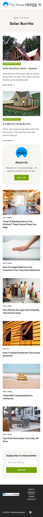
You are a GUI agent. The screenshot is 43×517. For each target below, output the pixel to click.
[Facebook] (30, 512)
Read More (9, 85)
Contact (31, 499)
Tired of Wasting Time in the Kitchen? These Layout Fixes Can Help (19, 224)
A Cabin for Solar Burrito (17, 124)
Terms (31, 496)
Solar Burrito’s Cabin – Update (20, 68)
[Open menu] (40, 4)
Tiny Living (7, 218)
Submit (21, 470)
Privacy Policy (31, 493)
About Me (21, 177)
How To (6, 349)
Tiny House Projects (11, 64)
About (31, 489)
